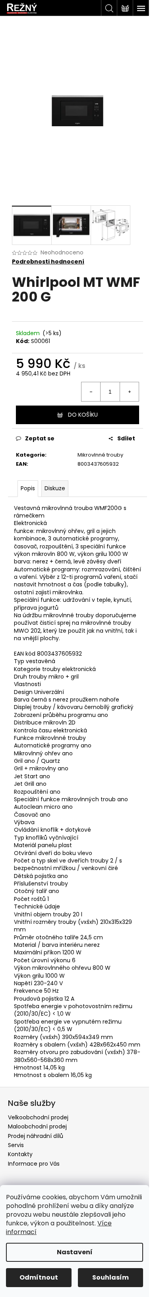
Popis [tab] (28, 488)
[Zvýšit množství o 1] (129, 391)
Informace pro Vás (34, 1164)
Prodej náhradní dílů (35, 1136)
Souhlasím (110, 1277)
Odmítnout (38, 1277)
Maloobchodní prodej (37, 1126)
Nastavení (75, 1252)
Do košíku (83, 415)
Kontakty (20, 1154)
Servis (16, 1145)
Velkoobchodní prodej (38, 1117)
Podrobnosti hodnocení (48, 261)
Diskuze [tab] (55, 488)
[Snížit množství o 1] (91, 391)
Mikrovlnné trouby (100, 455)
